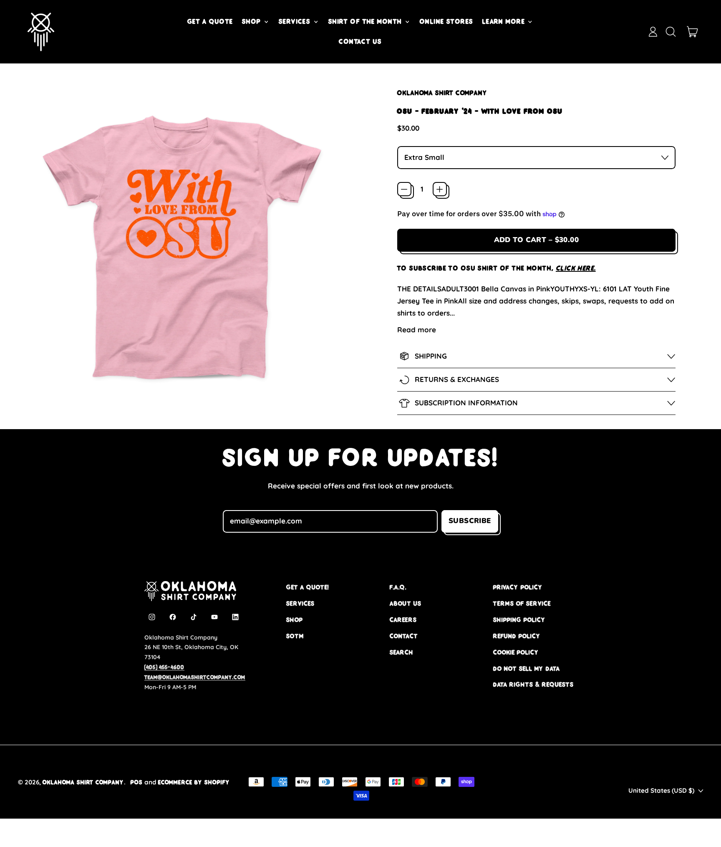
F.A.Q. (398, 587)
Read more (416, 329)
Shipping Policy (519, 619)
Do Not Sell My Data (526, 668)
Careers (403, 619)
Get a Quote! (307, 587)
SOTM (295, 636)
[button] (670, 31)
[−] (404, 189)
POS (137, 782)
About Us (405, 603)
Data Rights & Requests (533, 684)
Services (300, 603)
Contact (404, 636)
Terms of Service (522, 603)
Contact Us (360, 41)
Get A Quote (210, 21)
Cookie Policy (516, 652)
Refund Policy (517, 636)
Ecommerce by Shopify (194, 782)
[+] (440, 189)
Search (401, 652)
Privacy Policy (518, 587)
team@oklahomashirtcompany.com (194, 677)
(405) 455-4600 (164, 667)
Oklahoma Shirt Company (442, 92)
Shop (294, 619)
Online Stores (447, 21)
